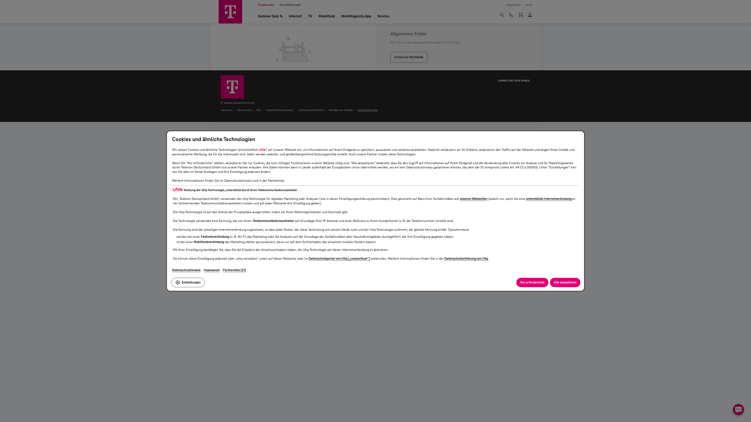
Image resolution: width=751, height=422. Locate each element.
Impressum (212, 270)
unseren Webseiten (473, 199)
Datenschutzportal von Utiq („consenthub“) (339, 259)
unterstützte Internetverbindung (549, 199)
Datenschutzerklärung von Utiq (466, 259)
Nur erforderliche (532, 282)
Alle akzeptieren (565, 282)
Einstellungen (191, 282)
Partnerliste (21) (234, 270)
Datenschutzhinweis (186, 270)
